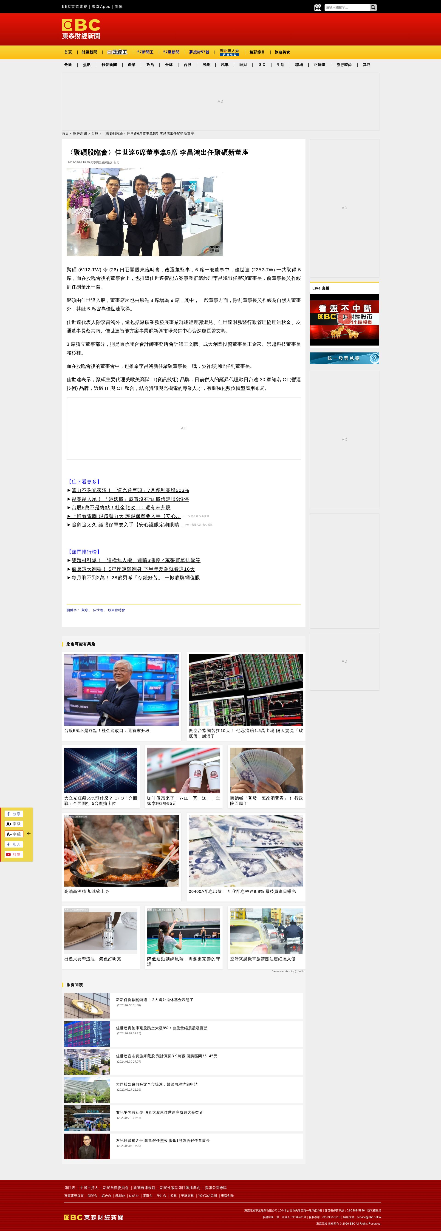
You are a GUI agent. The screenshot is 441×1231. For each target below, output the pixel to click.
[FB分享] (14, 816)
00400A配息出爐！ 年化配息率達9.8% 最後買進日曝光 (242, 891)
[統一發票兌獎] (344, 363)
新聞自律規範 (144, 1188)
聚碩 (85, 610)
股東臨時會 (116, 610)
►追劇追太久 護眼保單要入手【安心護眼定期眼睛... (125, 524)
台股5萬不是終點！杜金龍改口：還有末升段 (121, 507)
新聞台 (92, 1195)
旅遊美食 (282, 52)
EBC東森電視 (75, 7)
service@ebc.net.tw (369, 1217)
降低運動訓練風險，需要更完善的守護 (183, 962)
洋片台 (161, 1195)
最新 (68, 65)
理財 (243, 65)
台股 (188, 65)
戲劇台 (120, 1195)
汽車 (225, 65)
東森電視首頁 (74, 1195)
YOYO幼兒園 (207, 1195)
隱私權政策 (374, 1210)
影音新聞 (109, 65)
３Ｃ (262, 65)
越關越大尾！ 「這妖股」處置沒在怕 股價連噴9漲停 (130, 499)
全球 (169, 65)
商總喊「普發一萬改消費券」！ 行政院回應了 (266, 801)
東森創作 (227, 1195)
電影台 (148, 1195)
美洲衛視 (187, 1195)
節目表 (69, 1188)
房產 (206, 65)
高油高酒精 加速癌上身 (86, 891)
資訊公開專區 (216, 1188)
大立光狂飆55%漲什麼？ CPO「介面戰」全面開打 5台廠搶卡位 (100, 801)
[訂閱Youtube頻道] (14, 856)
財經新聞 (89, 52)
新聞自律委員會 (116, 1188)
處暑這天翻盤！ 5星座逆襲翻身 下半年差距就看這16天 (133, 569)
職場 (299, 65)
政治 (150, 65)
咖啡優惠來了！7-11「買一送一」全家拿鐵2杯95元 (183, 801)
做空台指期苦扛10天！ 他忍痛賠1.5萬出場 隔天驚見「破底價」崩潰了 (246, 733)
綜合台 (106, 1195)
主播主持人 (89, 1188)
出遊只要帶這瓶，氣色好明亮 (92, 959)
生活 (281, 65)
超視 (173, 1195)
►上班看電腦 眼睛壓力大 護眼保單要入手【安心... (124, 516)
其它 (367, 65)
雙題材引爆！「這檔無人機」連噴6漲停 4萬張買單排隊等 (136, 560)
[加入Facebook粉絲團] (14, 846)
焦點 (87, 65)
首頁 (68, 52)
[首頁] (81, 29)
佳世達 (98, 610)
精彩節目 (257, 52)
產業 (132, 65)
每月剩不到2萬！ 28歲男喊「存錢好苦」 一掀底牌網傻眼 (136, 577)
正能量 (320, 65)
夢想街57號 (199, 52)
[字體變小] (14, 836)
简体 (119, 7)
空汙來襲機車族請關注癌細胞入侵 (263, 959)
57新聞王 (145, 52)
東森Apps (101, 7)
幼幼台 (134, 1195)
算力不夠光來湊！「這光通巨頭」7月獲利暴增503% (130, 490)
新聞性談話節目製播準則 (180, 1188)
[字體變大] (14, 826)
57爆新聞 (171, 52)
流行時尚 (344, 65)
